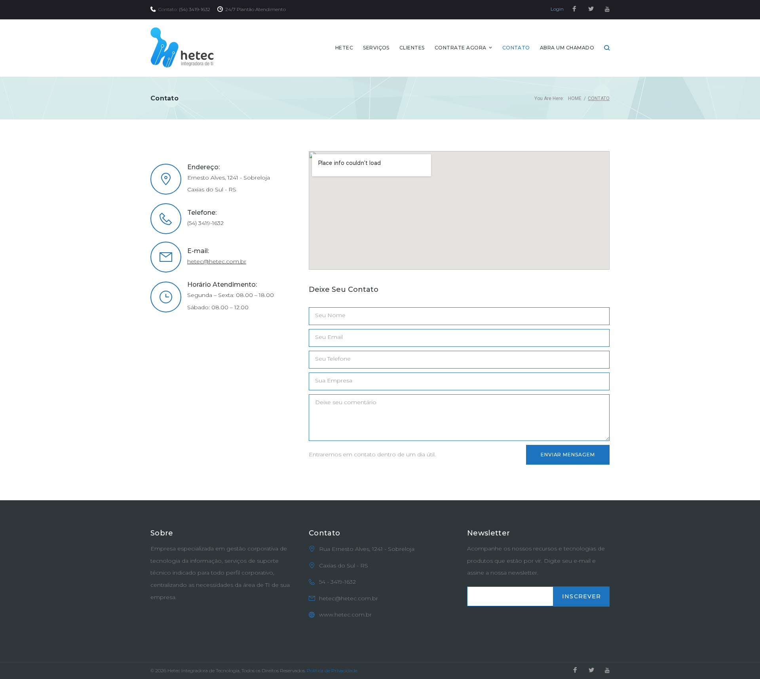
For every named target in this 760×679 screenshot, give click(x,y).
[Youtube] (607, 9)
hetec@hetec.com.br (216, 261)
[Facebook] (574, 9)
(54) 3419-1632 (194, 9)
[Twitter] (591, 9)
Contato (516, 48)
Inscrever (581, 596)
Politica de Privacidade (332, 670)
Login (557, 9)
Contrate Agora (460, 48)
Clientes (412, 48)
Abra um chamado (567, 48)
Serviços (376, 48)
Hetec (344, 48)
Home (574, 98)
